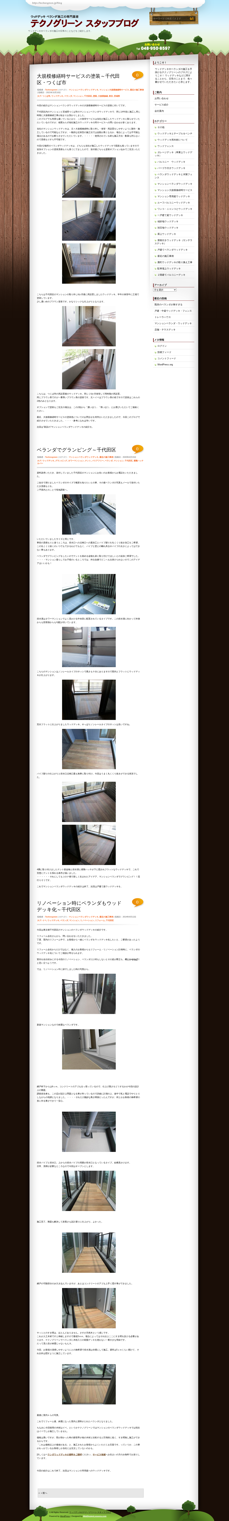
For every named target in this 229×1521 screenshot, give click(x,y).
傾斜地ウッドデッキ (167, 221)
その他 (160, 127)
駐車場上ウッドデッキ (169, 268)
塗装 (95, 96)
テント (88, 461)
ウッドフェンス (165, 146)
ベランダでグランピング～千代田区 (76, 450)
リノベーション (87, 920)
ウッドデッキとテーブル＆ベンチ (174, 133)
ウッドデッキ (57, 96)
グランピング (61, 461)
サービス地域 (99, 1454)
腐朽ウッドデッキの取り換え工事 (174, 262)
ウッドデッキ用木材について (172, 139)
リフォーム (100, 920)
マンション (78, 96)
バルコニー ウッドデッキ (171, 161)
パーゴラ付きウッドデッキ (171, 168)
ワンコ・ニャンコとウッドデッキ (174, 209)
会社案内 (159, 111)
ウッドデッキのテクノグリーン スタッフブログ (62, 23)
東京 (111, 96)
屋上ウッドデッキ (166, 234)
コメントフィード (166, 358)
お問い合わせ (162, 98)
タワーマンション (76, 461)
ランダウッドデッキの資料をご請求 (65, 1454)
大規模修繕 (103, 96)
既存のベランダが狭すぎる (168, 304)
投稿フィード (164, 352)
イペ (44, 920)
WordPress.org (165, 364)
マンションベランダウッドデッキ (83, 90)
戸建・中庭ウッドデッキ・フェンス (173, 310)
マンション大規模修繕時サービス (114, 90)
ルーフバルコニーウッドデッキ (173, 202)
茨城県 (117, 96)
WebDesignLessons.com (94, 1516)
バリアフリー (98, 461)
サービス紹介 (162, 104)
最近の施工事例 (137, 90)
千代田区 (88, 96)
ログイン (162, 346)
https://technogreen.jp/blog (47, 2)
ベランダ (68, 96)
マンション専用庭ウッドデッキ (173, 196)
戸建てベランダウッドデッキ (172, 249)
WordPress (65, 1516)
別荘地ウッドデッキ (167, 227)
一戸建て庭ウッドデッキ (170, 215)
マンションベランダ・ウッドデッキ (173, 323)
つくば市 (46, 96)
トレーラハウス (163, 317)
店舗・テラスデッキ (165, 329)
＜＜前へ (42, 1493)
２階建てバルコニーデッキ (171, 274)
